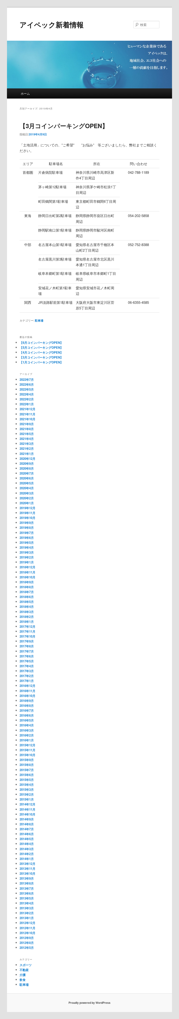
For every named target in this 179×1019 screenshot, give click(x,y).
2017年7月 (27, 651)
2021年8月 (27, 429)
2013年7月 (27, 888)
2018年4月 (27, 606)
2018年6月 (27, 597)
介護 (23, 974)
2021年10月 (27, 419)
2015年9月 (27, 760)
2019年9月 (27, 522)
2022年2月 (27, 399)
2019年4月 (27, 547)
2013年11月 (27, 868)
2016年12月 (27, 685)
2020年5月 (27, 483)
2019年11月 (27, 513)
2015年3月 (27, 789)
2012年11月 (27, 928)
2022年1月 (27, 404)
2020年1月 (27, 503)
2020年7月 (27, 473)
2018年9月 (27, 582)
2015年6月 (27, 774)
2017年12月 (27, 626)
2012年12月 (27, 923)
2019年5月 (27, 542)
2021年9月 (27, 424)
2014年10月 (27, 814)
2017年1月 (27, 680)
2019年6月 (27, 537)
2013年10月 (27, 873)
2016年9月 (27, 700)
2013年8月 (27, 883)
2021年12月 (27, 409)
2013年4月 (27, 903)
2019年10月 (27, 517)
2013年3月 (27, 908)
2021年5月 (27, 434)
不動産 (24, 970)
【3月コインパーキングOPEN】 (64, 125)
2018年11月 (27, 572)
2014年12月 (27, 804)
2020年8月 (27, 468)
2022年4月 (27, 394)
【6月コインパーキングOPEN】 (41, 342)
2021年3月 (27, 443)
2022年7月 (27, 379)
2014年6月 (27, 834)
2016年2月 (27, 735)
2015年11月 (27, 750)
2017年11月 (27, 631)
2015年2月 (27, 794)
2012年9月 (27, 938)
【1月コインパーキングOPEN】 (41, 362)
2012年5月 (27, 947)
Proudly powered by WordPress (89, 1003)
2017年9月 (27, 641)
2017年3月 (27, 671)
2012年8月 (27, 942)
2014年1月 (27, 858)
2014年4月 (27, 843)
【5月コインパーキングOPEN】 (41, 347)
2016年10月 (27, 695)
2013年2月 (27, 913)
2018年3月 (27, 611)
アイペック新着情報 (52, 24)
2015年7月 (27, 770)
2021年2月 (27, 448)
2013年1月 (27, 918)
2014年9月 (27, 819)
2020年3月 (27, 493)
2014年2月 (27, 854)
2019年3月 (27, 552)
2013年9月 (27, 878)
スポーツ (26, 965)
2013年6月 (27, 893)
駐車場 (39, 320)
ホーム (25, 93)
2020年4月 (27, 488)
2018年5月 (27, 601)
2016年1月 (27, 740)
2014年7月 (27, 829)
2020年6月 (27, 478)
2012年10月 (27, 933)
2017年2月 (27, 676)
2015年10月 (27, 755)
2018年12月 (27, 567)
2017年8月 (27, 646)
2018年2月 (27, 616)
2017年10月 (27, 636)
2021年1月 (27, 453)
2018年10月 (27, 577)
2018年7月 (27, 592)
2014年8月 (27, 824)
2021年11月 (27, 414)
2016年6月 (27, 715)
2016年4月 (27, 725)
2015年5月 (27, 779)
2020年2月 (27, 498)
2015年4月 (27, 784)
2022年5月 (27, 389)
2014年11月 (27, 809)
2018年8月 (27, 587)
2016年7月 (27, 710)
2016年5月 (27, 720)
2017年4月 (27, 666)
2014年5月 (27, 839)
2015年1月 (27, 799)
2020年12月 (27, 458)
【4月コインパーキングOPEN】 (41, 352)
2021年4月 (27, 438)
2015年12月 (27, 745)
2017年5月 (27, 661)
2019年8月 (27, 527)
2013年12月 (27, 863)
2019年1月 (27, 562)
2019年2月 (27, 557)
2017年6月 (27, 656)
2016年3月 (27, 730)
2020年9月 (27, 463)
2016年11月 (27, 691)
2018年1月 (27, 621)
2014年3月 (27, 849)
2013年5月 (27, 898)
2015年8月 (27, 764)
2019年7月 (27, 532)
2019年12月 (27, 508)
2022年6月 (27, 384)
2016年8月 (27, 705)
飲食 (23, 979)
